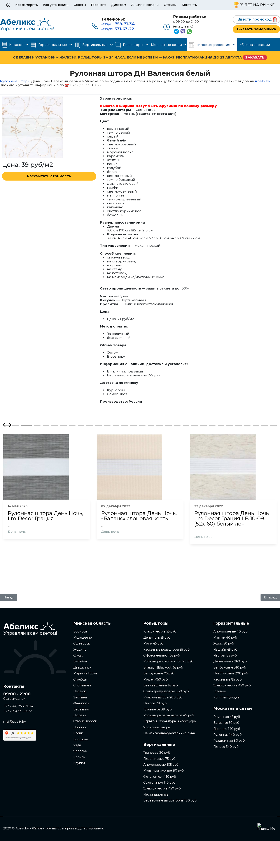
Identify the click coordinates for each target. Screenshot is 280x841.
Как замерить (26, 5)
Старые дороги (85, 721)
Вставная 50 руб (226, 723)
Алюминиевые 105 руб (160, 765)
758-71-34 (118, 24)
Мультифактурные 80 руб (163, 770)
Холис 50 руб (223, 643)
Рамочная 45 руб (226, 717)
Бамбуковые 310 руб (229, 667)
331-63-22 (117, 29)
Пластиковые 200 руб (230, 673)
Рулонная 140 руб (227, 735)
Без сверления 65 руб (160, 685)
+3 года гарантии (255, 45)
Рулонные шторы (15, 81)
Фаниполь (81, 703)
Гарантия (98, 5)
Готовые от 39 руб (157, 709)
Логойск (80, 727)
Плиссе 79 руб (155, 703)
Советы (80, 5)
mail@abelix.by (14, 722)
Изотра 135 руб (225, 655)
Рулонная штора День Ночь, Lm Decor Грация (45, 516)
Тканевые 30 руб (156, 753)
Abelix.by (262, 81)
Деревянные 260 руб (230, 661)
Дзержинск (82, 667)
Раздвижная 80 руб (229, 741)
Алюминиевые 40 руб (230, 631)
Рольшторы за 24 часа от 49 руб (168, 715)
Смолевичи (82, 685)
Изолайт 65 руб (225, 649)
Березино (81, 709)
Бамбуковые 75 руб (158, 673)
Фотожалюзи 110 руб (159, 777)
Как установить (55, 5)
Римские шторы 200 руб (162, 697)
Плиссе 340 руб (226, 747)
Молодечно (82, 637)
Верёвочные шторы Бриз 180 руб (170, 800)
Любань (79, 715)
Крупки (79, 763)
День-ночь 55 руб (156, 637)
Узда (77, 745)
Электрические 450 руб (162, 788)
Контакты (189, 5)
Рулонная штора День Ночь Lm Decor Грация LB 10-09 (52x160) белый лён (231, 518)
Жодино (79, 649)
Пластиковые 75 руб (159, 759)
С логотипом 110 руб (159, 782)
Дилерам (118, 5)
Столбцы (80, 679)
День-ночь (17, 532)
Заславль (80, 697)
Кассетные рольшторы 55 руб (166, 649)
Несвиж (79, 691)
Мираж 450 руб (155, 679)
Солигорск (81, 643)
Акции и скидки (145, 5)
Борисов (80, 631)
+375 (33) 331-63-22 (17, 711)
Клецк (78, 733)
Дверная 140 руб (226, 729)
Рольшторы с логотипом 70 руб (168, 661)
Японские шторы (156, 727)
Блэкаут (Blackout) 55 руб (163, 667)
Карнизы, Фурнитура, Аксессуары (169, 721)
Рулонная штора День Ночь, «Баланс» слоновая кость (139, 516)
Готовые (219, 691)
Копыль (79, 757)
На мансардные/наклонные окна (169, 733)
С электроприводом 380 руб (166, 691)
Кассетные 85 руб (227, 679)
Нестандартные (155, 794)
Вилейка (80, 661)
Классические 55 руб (159, 631)
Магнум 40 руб (225, 637)
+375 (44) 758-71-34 (18, 706)
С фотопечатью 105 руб (161, 655)
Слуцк (78, 655)
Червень (80, 751)
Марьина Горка (85, 673)
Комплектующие (226, 697)
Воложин (80, 739)
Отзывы (170, 5)
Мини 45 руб (153, 643)
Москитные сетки (166, 45)
